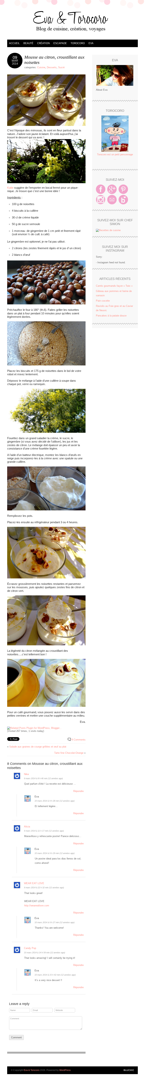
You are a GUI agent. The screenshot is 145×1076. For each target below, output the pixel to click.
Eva (91, 43)
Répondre (78, 791)
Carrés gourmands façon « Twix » (114, 285)
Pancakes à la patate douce (111, 315)
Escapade (60, 43)
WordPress (65, 1070)
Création (43, 43)
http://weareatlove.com (36, 905)
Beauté (28, 43)
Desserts (52, 67)
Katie (10, 187)
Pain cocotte (103, 300)
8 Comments (79, 739)
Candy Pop (30, 948)
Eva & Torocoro (72, 20)
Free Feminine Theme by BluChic (129, 1070)
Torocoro (78, 43)
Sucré (61, 67)
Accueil (14, 43)
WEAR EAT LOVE (34, 883)
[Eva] (115, 75)
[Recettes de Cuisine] (108, 230)
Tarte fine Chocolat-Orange (68, 752)
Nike (26, 774)
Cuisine (41, 67)
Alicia (27, 826)
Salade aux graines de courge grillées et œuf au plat (37, 746)
